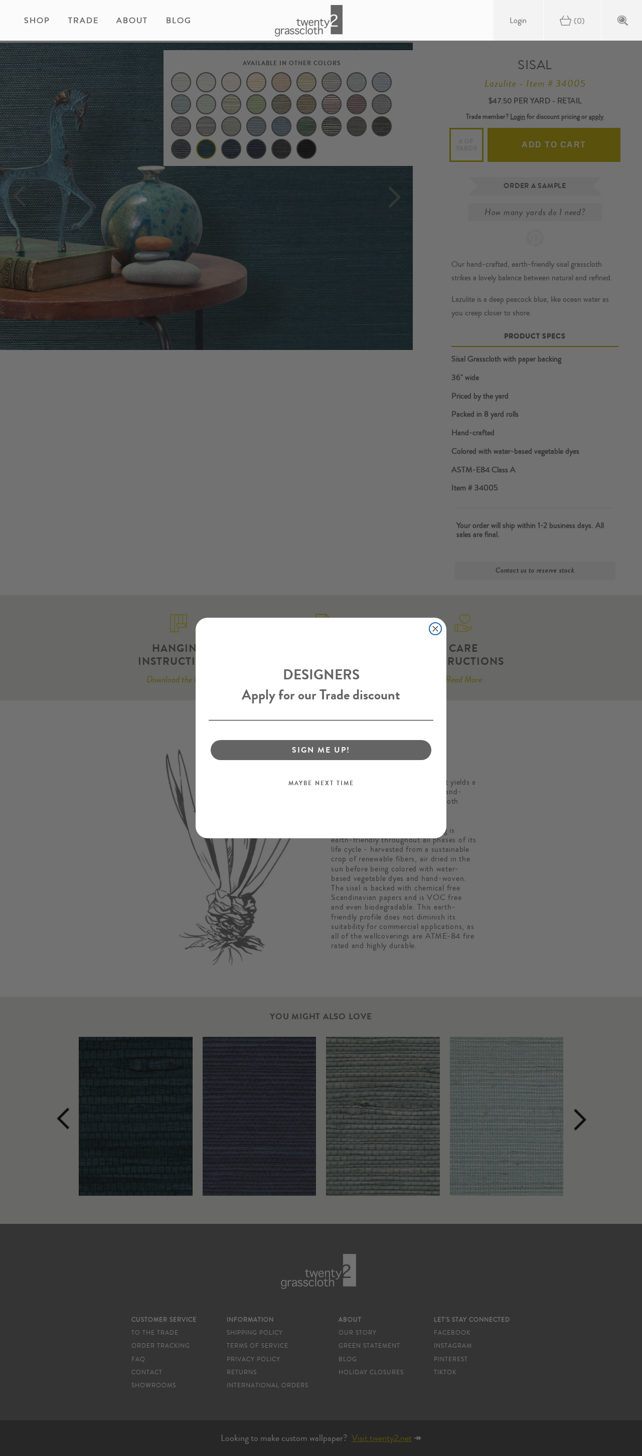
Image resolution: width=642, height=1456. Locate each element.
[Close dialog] (435, 629)
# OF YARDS (466, 145)
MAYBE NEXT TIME (321, 783)
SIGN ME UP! (321, 750)
